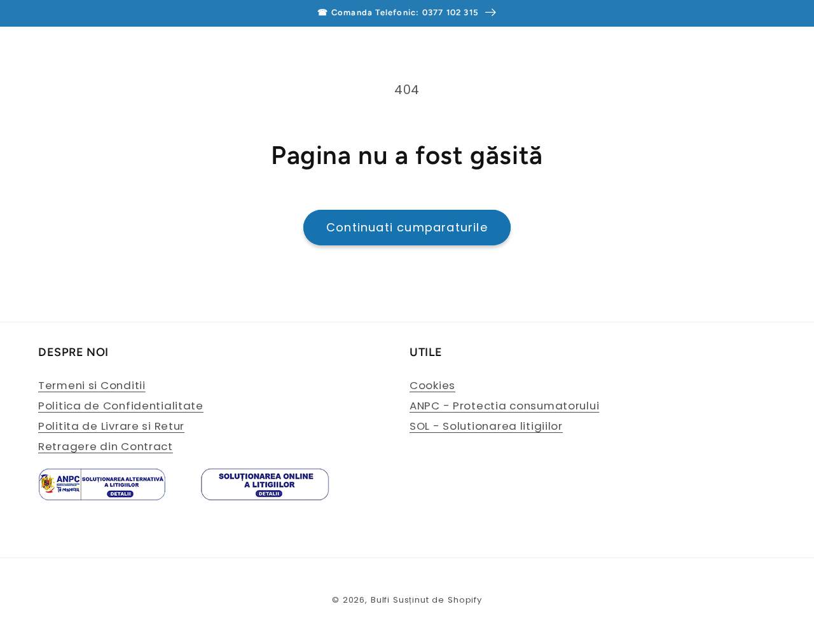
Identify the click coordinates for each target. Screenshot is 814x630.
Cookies (432, 385)
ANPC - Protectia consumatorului (504, 405)
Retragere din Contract (105, 446)
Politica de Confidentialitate (121, 405)
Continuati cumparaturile (407, 227)
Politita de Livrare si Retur (111, 426)
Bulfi (380, 600)
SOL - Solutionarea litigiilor (486, 426)
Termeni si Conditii (92, 385)
